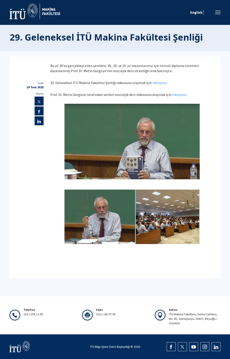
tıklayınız (160, 82)
